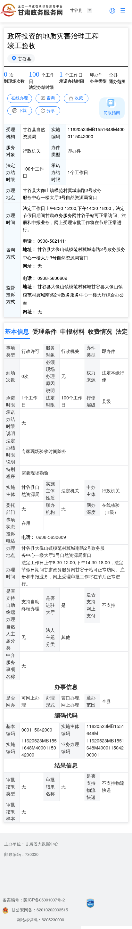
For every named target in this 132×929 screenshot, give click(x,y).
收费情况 (100, 331)
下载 (22, 110)
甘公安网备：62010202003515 (40, 910)
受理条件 (44, 331)
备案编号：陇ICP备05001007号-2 (34, 900)
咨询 (50, 98)
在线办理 (19, 98)
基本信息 (17, 331)
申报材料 (72, 331)
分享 (50, 110)
